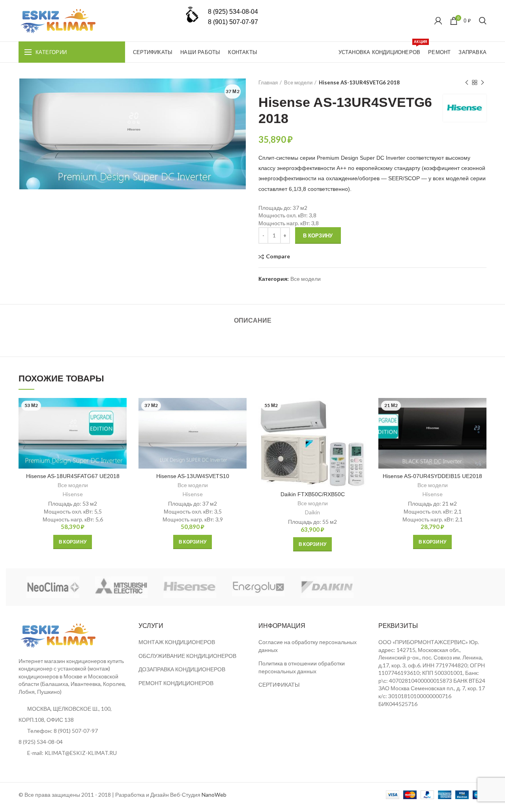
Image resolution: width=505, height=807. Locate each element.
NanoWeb (214, 794)
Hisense (73, 494)
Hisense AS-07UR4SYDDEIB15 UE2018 (432, 476)
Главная (268, 82)
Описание (252, 320)
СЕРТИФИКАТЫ (278, 684)
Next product (482, 82)
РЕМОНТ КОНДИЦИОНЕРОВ (175, 683)
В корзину (318, 235)
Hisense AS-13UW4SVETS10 (192, 476)
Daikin (312, 512)
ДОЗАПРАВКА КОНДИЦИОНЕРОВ (181, 669)
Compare (278, 257)
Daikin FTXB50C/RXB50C (313, 494)
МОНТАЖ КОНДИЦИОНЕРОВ (176, 642)
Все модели (298, 82)
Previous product (467, 82)
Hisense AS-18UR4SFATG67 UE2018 (73, 476)
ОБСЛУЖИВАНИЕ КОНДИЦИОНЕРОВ (187, 655)
